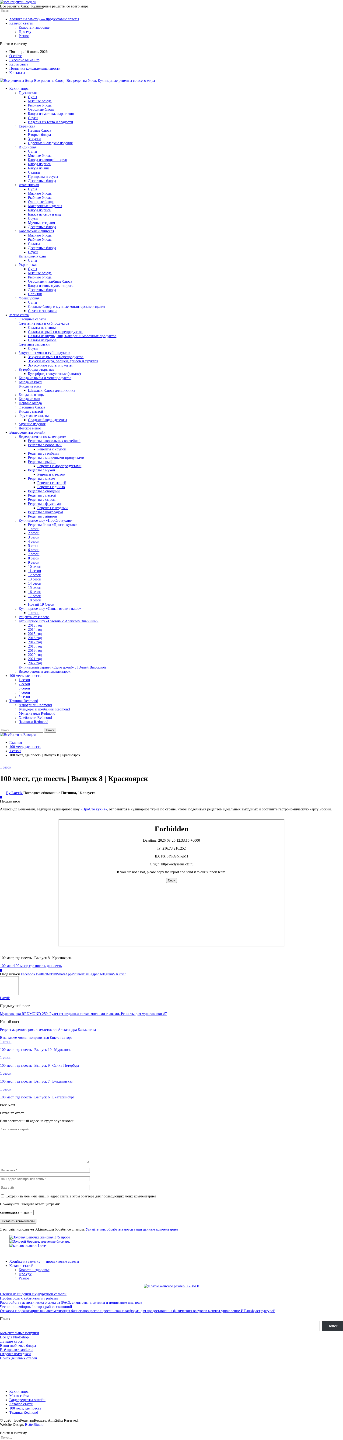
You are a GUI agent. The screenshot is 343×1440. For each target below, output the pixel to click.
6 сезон (33, 550)
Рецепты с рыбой (42, 462)
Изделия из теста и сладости (50, 122)
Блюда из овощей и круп (47, 160)
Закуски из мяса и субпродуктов (44, 353)
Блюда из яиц (38, 168)
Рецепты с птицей (51, 483)
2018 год (35, 646)
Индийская (27, 147)
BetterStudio (34, 1424)
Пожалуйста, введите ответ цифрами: (30, 1204)
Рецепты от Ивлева (34, 617)
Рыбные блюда (40, 105)
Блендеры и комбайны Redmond (44, 709)
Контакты (17, 73)
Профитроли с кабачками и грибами (29, 1298)
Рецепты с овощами (44, 491)
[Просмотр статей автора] (9, 994)
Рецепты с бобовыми (45, 445)
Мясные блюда (40, 101)
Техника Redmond (23, 701)
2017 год (35, 642)
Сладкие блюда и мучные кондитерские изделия (66, 307)
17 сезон (34, 596)
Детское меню (30, 428)
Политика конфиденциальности (34, 68)
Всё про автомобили (16, 1350)
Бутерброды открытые (36, 369)
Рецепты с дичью (51, 487)
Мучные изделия (41, 223)
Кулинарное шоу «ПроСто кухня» (46, 520)
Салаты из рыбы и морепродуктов (55, 332)
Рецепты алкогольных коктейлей (54, 441)
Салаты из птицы (42, 327)
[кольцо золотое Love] (27, 1246)
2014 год (35, 629)
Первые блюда (39, 130)
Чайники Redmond (33, 722)
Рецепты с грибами (43, 453)
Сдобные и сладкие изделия (50, 143)
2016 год (35, 638)
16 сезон (34, 592)
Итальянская (29, 185)
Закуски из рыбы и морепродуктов (56, 357)
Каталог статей (21, 23)
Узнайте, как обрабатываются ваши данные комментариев (132, 1229)
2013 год (35, 625)
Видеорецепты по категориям (42, 437)
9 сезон (33, 562)
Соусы (33, 118)
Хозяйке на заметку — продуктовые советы (44, 19)
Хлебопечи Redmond (35, 718)
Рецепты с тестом (51, 474)
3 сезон (33, 537)
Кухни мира (18, 88)
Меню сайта (19, 315)
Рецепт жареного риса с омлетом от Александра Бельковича (48, 1030)
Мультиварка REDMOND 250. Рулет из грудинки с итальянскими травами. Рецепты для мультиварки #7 (83, 1014)
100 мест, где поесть (25, 676)
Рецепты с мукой (41, 470)
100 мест (7, 966)
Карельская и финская (36, 231)
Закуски (34, 139)
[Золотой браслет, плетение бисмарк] (39, 1241)
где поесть (54, 966)
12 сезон (34, 575)
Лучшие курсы (12, 1341)
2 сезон (33, 533)
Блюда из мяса (30, 386)
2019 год (35, 650)
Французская (29, 298)
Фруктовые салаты (34, 416)
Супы (32, 97)
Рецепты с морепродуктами (59, 466)
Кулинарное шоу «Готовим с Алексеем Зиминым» (58, 621)
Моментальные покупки (19, 1333)
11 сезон (34, 571)
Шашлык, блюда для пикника (51, 390)
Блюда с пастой (31, 411)
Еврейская (27, 126)
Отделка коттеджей (15, 1354)
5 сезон (33, 546)
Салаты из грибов (42, 340)
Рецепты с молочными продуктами (56, 457)
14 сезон (34, 583)
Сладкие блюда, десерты (47, 420)
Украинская (28, 265)
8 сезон (33, 558)
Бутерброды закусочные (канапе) (54, 374)
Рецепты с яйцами (42, 516)
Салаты (34, 172)
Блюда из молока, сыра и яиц (51, 114)
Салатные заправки (34, 344)
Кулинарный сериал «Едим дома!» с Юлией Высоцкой (62, 667)
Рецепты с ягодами (52, 508)
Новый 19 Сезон (41, 604)
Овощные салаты (32, 319)
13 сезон (34, 579)
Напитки (35, 294)
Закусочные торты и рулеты (50, 365)
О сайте (15, 56)
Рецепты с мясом (41, 478)
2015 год (35, 634)
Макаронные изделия (45, 206)
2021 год (35, 659)
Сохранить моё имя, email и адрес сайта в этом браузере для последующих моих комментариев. (82, 1196)
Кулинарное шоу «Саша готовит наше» (50, 608)
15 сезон (34, 588)
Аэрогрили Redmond (35, 705)
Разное (24, 36)
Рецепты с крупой (51, 449)
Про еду (25, 32)
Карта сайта (18, 64)
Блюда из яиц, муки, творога (51, 286)
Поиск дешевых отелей (18, 1358)
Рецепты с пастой (42, 495)
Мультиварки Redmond (37, 713)
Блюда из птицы (32, 395)
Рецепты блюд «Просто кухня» (52, 525)
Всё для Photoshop (14, 1337)
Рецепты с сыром (42, 499)
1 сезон (33, 529)
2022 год (35, 663)
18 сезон (34, 600)
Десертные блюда (42, 181)
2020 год (35, 655)
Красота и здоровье (34, 27)
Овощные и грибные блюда (50, 281)
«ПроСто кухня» (93, 809)
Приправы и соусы (43, 176)
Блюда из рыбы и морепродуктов (45, 378)
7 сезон (33, 554)
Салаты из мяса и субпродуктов (44, 323)
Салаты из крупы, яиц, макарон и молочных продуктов (72, 336)
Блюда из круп (30, 382)
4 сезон (33, 541)
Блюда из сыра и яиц (44, 214)
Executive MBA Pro (24, 60)
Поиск (5, 1319)
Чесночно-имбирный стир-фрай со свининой (36, 1307)
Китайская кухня (32, 256)
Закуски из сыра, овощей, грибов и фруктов (63, 361)
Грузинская (28, 93)
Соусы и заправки (42, 311)
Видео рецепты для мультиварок (44, 671)
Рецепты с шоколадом (45, 512)
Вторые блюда (39, 135)
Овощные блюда (41, 109)
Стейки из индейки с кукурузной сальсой (33, 1294)
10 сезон (34, 567)
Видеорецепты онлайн (27, 432)
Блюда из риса (39, 164)
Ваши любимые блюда (18, 1345)
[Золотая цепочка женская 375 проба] (39, 1237)
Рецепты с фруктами (44, 504)
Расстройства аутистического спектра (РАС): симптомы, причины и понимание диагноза (71, 1302)
